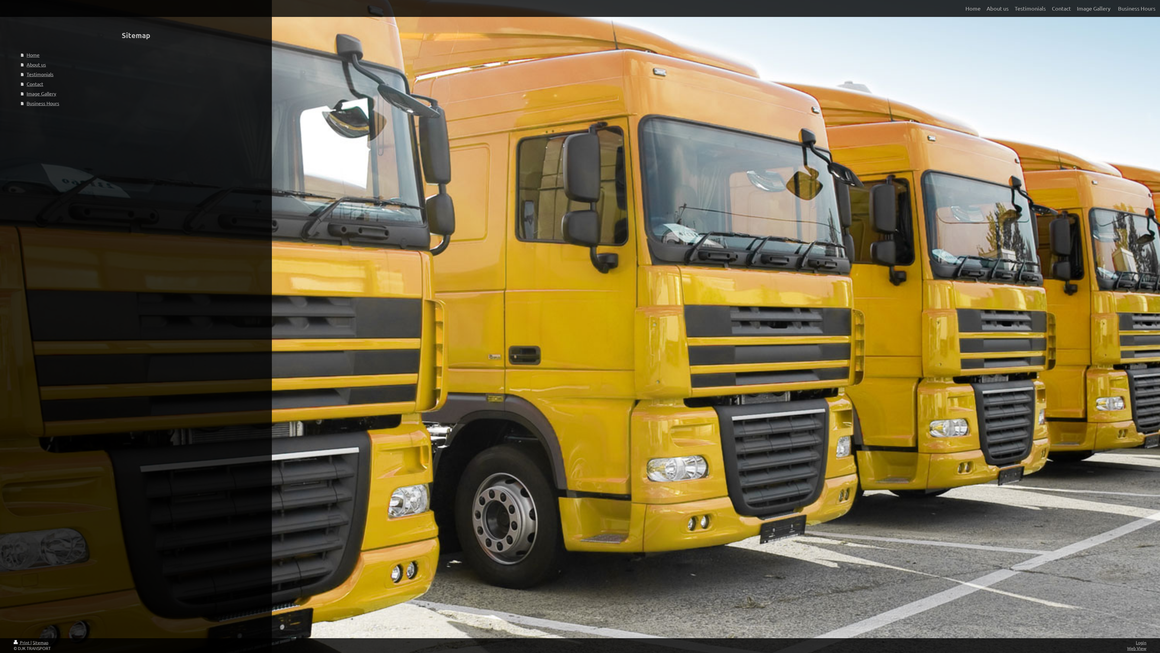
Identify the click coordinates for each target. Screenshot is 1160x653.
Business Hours (43, 103)
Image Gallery (41, 93)
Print (25, 642)
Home (33, 55)
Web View (1136, 648)
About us (36, 64)
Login (1141, 642)
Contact (35, 84)
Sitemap (40, 642)
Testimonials (40, 74)
